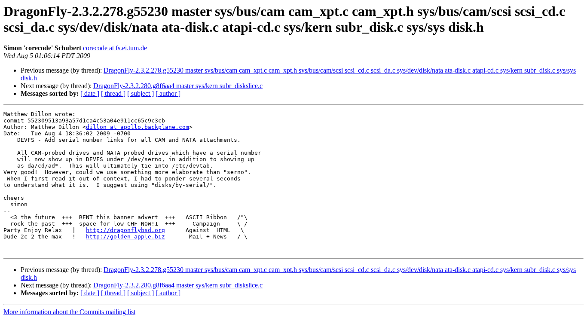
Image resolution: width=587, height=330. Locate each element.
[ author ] (168, 93)
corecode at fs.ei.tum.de (115, 48)
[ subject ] (140, 93)
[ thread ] (113, 93)
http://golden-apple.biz (125, 236)
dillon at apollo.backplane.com (137, 127)
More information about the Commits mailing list (69, 311)
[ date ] (89, 93)
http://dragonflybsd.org (125, 230)
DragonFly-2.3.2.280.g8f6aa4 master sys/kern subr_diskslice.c (178, 85)
